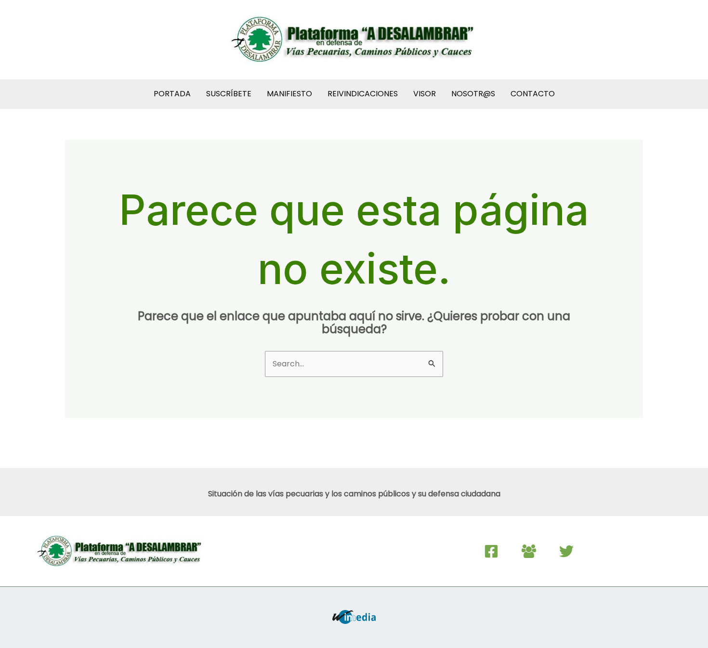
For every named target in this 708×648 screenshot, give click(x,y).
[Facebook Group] (529, 551)
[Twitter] (566, 551)
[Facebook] (491, 551)
